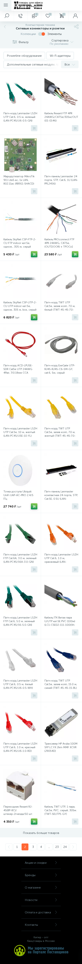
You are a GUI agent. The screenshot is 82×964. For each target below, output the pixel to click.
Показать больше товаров (41, 833)
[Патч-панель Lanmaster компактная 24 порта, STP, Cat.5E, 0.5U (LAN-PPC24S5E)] (61, 470)
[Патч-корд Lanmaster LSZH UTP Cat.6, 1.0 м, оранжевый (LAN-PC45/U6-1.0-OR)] (61, 533)
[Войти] (75, 16)
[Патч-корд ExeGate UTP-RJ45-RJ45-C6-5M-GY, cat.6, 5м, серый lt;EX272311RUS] (61, 344)
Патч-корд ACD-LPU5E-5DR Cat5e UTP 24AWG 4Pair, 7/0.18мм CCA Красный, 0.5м (18, 371)
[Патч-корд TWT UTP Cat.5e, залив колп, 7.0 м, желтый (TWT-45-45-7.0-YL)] (61, 407)
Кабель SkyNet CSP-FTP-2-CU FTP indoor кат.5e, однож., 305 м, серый (19, 243)
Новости (31, 900)
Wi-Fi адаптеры (60, 55)
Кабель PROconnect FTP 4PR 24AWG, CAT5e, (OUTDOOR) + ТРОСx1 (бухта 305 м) (59, 245)
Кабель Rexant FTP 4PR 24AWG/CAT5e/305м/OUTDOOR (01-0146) (61, 117)
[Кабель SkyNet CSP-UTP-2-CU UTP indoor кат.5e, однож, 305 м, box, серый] (20, 281)
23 (57, 847)
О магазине (33, 887)
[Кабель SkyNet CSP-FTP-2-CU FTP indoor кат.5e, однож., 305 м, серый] (20, 218)
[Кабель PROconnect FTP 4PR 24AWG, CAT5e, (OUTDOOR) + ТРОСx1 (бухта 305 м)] (61, 218)
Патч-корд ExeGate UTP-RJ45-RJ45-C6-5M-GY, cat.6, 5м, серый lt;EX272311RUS (59, 371)
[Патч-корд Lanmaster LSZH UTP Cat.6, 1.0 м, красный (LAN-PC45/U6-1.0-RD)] (20, 723)
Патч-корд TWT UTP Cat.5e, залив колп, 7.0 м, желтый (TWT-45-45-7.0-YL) (60, 434)
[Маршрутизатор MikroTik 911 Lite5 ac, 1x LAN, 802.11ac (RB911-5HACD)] (20, 155)
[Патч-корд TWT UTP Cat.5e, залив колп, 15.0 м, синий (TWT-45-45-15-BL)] (61, 660)
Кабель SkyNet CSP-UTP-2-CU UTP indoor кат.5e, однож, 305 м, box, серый (20, 306)
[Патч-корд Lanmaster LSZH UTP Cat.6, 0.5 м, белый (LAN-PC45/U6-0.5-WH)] (20, 660)
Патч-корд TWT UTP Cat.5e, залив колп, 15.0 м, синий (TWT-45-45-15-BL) (60, 684)
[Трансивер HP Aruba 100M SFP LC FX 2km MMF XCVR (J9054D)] (61, 723)
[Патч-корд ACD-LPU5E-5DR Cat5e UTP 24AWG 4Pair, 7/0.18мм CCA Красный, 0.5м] (20, 344)
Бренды (30, 875)
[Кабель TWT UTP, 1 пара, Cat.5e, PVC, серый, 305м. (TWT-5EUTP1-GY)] (61, 786)
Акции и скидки (36, 862)
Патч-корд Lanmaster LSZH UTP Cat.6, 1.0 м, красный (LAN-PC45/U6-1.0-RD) (20, 747)
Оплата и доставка (38, 912)
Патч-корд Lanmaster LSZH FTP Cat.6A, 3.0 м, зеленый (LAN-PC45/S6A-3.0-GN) (20, 558)
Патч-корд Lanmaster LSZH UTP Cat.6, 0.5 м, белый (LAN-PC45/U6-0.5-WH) (20, 684)
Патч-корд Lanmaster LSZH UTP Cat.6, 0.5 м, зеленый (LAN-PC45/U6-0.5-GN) (20, 117)
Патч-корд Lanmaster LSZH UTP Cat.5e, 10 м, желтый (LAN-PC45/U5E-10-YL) (20, 432)
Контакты (31, 925)
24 (65, 847)
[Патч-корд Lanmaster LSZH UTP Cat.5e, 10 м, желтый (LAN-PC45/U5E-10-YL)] (20, 407)
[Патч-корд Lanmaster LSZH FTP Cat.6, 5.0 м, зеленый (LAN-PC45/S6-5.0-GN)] (20, 597)
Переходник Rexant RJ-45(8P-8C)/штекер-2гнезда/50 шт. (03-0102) (18, 812)
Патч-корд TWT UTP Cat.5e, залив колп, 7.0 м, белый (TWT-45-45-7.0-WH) (59, 308)
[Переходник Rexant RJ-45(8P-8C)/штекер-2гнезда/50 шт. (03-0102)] (20, 786)
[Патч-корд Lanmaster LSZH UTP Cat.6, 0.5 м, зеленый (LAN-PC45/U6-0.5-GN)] (20, 92)
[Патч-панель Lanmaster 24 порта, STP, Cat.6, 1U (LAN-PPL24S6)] (61, 155)
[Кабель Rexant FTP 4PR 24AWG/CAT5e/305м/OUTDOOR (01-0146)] (61, 92)
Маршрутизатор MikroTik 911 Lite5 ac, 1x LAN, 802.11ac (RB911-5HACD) (19, 180)
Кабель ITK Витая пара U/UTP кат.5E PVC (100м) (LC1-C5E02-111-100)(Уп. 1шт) (59, 623)
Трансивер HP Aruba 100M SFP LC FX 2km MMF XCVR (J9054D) (60, 747)
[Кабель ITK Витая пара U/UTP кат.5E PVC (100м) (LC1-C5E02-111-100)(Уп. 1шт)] (61, 597)
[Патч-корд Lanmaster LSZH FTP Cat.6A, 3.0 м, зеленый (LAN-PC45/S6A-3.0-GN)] (20, 533)
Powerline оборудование (24, 55)
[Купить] (34, 128)
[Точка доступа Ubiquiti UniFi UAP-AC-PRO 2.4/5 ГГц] (20, 470)
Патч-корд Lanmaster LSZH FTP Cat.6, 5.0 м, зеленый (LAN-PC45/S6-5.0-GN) (20, 621)
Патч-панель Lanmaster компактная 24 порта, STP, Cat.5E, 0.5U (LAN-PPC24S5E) (61, 497)
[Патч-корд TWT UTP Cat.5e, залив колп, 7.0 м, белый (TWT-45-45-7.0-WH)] (61, 281)
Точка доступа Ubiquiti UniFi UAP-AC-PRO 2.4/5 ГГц (18, 495)
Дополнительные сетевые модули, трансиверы (40, 64)
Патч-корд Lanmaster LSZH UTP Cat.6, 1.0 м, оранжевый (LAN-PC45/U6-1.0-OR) (61, 560)
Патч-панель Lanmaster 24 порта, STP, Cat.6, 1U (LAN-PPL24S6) (61, 180)
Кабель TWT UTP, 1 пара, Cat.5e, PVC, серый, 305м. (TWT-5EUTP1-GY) (60, 810)
